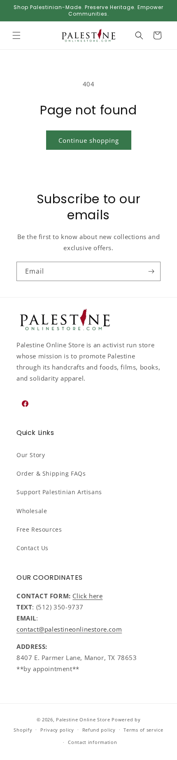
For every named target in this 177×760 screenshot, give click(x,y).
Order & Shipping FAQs (51, 473)
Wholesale (31, 511)
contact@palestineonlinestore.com (69, 629)
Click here (87, 596)
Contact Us (32, 548)
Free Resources (39, 529)
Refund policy (99, 730)
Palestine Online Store (83, 719)
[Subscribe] (151, 271)
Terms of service (143, 730)
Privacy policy (57, 730)
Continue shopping (88, 140)
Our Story (30, 455)
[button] (16, 35)
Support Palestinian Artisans (59, 492)
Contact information (92, 742)
